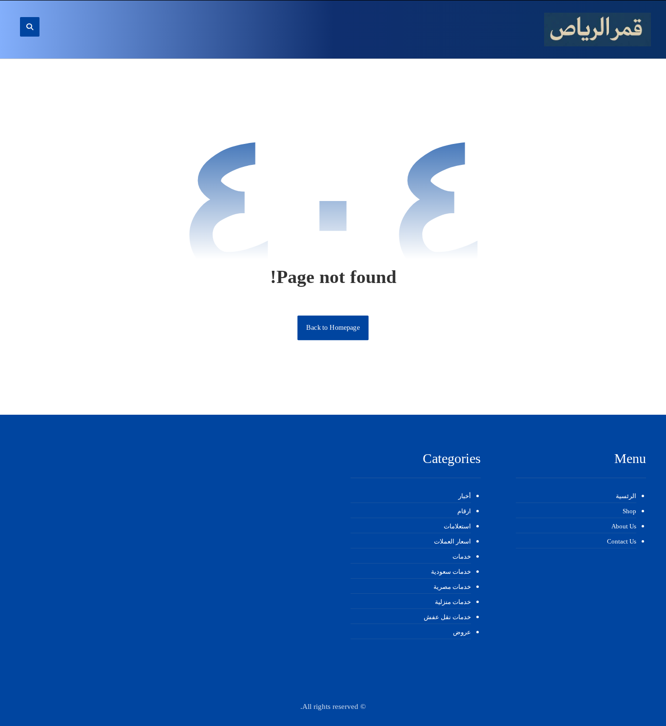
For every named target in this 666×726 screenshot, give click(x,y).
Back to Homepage (333, 327)
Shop (629, 511)
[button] (29, 27)
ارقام (464, 511)
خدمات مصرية (452, 586)
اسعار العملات (452, 541)
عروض (462, 632)
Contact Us (621, 541)
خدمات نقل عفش (447, 617)
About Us (623, 526)
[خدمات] (597, 29)
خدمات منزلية (453, 601)
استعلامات (457, 526)
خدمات (461, 556)
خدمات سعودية (451, 571)
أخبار (464, 496)
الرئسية (626, 496)
